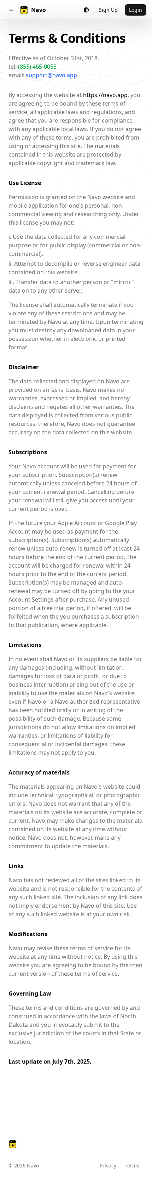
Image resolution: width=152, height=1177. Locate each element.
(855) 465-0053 (37, 67)
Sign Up (108, 9)
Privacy (108, 1165)
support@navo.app (51, 75)
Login (135, 9)
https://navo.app (105, 95)
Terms (132, 1165)
